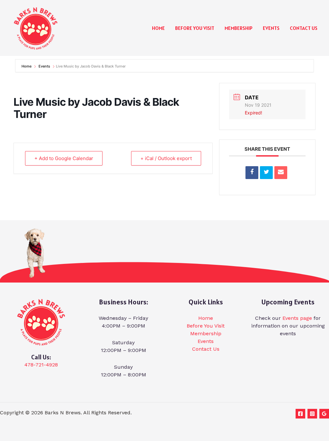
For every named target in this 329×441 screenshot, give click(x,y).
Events (271, 28)
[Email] (280, 172)
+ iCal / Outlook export (166, 158)
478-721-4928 (41, 365)
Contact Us (303, 28)
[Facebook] (300, 414)
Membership (239, 28)
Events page (297, 318)
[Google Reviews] (324, 414)
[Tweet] (266, 172)
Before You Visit (194, 28)
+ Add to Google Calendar (63, 158)
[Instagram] (312, 414)
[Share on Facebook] (251, 172)
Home (158, 28)
